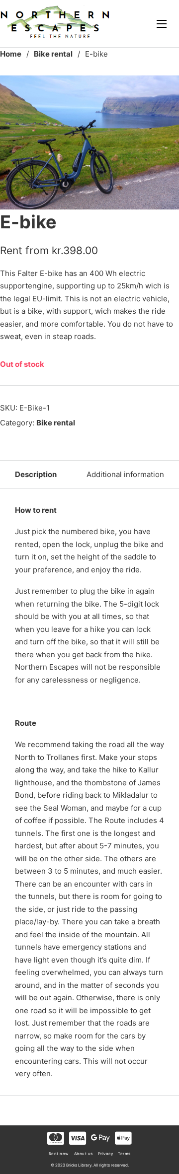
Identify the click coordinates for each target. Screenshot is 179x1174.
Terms (124, 1153)
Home (10, 54)
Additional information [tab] (125, 474)
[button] (166, 89)
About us (83, 1153)
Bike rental (53, 54)
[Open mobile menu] (162, 24)
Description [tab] (36, 474)
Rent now (59, 1153)
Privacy (105, 1153)
